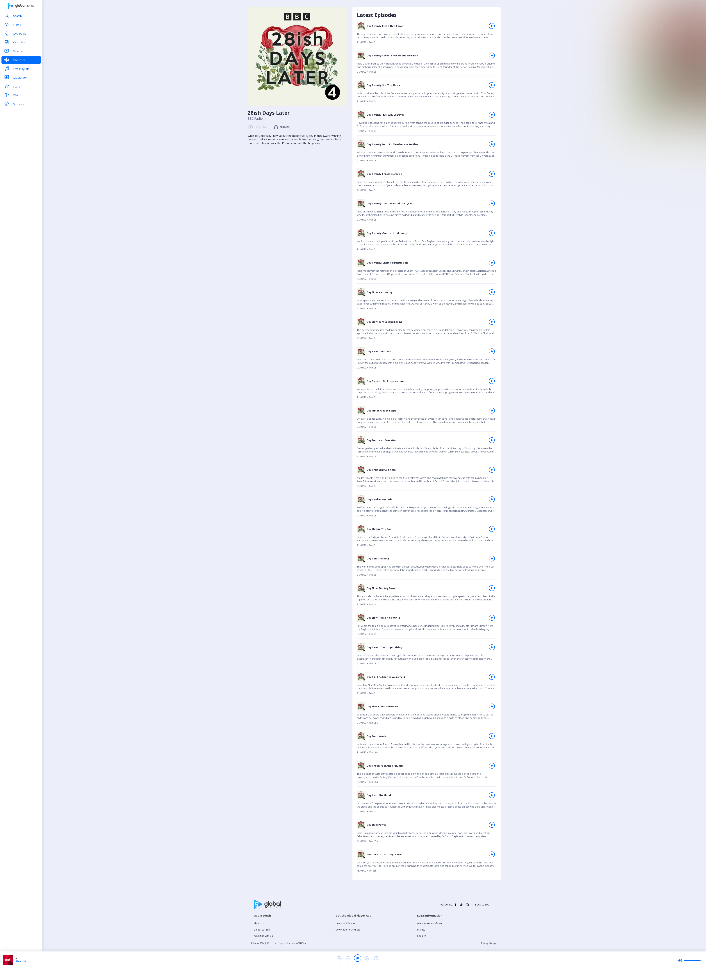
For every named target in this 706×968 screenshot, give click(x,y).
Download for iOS (345, 923)
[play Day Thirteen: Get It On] (492, 470)
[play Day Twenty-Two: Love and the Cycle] (492, 203)
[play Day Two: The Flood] (492, 795)
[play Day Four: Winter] (492, 736)
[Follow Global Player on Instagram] (467, 906)
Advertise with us (263, 935)
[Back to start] (339, 958)
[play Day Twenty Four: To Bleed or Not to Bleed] (492, 144)
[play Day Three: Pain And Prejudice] (492, 766)
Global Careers (262, 929)
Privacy (421, 929)
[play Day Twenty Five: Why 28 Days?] (492, 115)
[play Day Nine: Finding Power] (492, 588)
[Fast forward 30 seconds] (366, 958)
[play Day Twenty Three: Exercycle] (492, 174)
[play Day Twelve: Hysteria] (492, 499)
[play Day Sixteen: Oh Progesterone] (492, 381)
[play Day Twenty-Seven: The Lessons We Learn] (492, 55)
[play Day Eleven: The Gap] (492, 529)
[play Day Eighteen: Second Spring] (492, 322)
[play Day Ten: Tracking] (492, 558)
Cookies (421, 935)
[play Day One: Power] (492, 825)
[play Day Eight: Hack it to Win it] (492, 618)
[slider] (690, 960)
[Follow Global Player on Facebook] (455, 906)
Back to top (482, 904)
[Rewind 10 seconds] (348, 958)
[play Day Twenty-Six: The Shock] (492, 85)
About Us (259, 923)
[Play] (357, 958)
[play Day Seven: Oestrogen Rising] (492, 647)
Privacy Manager (489, 943)
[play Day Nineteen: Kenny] (492, 292)
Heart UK (21, 961)
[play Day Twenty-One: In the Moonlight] (492, 233)
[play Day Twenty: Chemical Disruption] (492, 263)
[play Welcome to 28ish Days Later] (492, 854)
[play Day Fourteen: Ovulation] (492, 440)
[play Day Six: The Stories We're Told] (492, 677)
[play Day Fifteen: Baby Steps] (492, 411)
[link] (426, 34)
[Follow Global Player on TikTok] (461, 906)
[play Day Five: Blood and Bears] (492, 706)
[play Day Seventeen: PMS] (492, 351)
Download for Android (348, 929)
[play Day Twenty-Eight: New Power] (492, 26)
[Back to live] (376, 958)
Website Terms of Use (429, 923)
